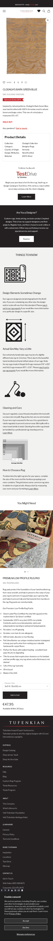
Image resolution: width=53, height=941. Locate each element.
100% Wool (27, 156)
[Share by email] (26, 82)
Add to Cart (15, 695)
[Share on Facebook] (14, 82)
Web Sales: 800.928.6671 (14, 883)
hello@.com (31, 4)
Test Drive (7, 861)
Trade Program (9, 790)
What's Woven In (10, 808)
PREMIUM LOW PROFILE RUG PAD (21, 578)
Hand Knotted (28, 153)
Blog (5, 776)
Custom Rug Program (12, 781)
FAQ (4, 772)
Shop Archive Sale (10, 759)
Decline (26, 927)
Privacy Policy (15, 914)
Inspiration (7, 852)
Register (26, 239)
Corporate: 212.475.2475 (13, 888)
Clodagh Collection (30, 143)
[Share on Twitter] (18, 82)
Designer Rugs (28, 146)
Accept (26, 921)
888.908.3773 (19, 4)
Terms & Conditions (11, 839)
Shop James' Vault (10, 755)
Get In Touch (8, 878)
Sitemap (6, 866)
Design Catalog (9, 750)
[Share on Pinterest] (22, 82)
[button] (4, 82)
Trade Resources (10, 785)
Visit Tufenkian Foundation (14, 813)
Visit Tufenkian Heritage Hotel (15, 817)
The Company (9, 804)
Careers (6, 830)
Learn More (26, 197)
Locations (7, 857)
